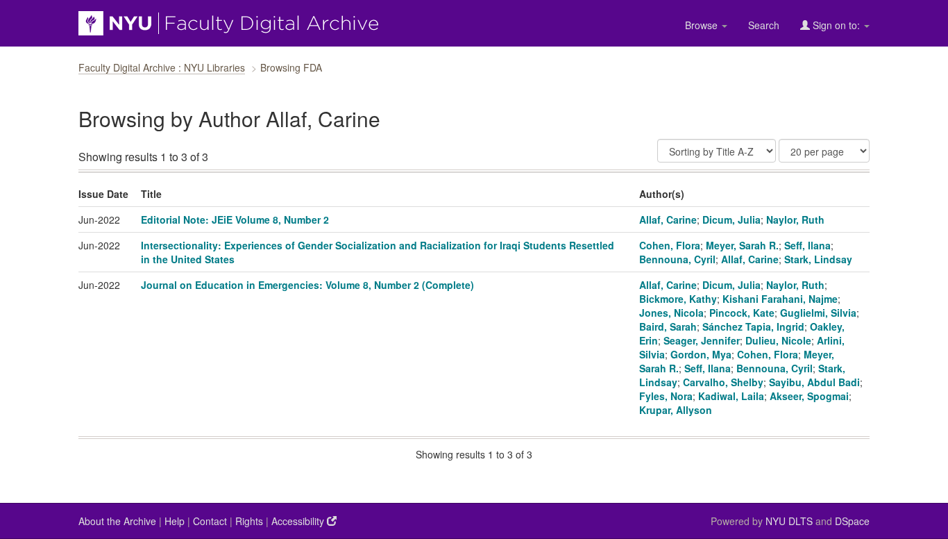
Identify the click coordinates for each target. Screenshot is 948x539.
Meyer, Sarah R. (742, 245)
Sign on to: (836, 25)
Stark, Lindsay (818, 259)
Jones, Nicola (671, 313)
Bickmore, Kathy (678, 299)
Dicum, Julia (731, 219)
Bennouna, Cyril (677, 259)
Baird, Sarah (668, 326)
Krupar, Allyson (675, 410)
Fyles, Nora (666, 396)
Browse (702, 25)
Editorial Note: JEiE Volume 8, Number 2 (235, 219)
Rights (249, 521)
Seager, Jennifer (701, 340)
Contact (210, 521)
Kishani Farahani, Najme (780, 299)
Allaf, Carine (668, 219)
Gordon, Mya (700, 354)
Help (174, 521)
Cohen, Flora (669, 245)
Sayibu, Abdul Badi (814, 382)
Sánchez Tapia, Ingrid (753, 326)
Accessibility (299, 521)
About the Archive (117, 521)
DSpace (852, 521)
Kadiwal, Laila (731, 396)
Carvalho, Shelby (723, 382)
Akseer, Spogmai (809, 396)
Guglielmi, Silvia (818, 313)
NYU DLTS (789, 521)
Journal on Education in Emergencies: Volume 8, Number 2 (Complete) (307, 285)
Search (763, 25)
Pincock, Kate (742, 313)
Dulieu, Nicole (778, 340)
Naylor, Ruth (795, 219)
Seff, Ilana (807, 245)
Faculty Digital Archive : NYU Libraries (161, 67)
